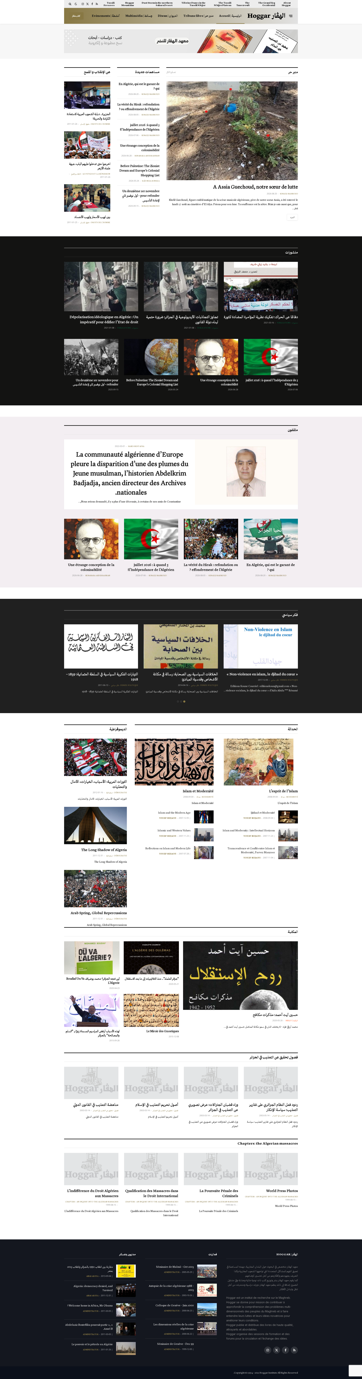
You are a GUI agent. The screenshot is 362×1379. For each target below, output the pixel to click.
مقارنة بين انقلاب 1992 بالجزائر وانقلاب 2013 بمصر (90, 1268)
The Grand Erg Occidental (266, 4)
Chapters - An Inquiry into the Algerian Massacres (271, 1197)
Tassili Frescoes (109, 4)
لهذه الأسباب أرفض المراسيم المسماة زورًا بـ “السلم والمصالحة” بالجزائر (93, 1033)
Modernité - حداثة (289, 797)
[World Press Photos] (271, 1169)
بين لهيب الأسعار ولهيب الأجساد (92, 217)
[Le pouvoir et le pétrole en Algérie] (126, 1348)
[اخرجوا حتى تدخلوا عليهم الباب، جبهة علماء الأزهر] (87, 145)
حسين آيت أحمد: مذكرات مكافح (275, 1014)
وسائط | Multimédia (138, 16)
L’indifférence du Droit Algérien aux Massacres (92, 1193)
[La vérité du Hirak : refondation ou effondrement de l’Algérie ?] (211, 539)
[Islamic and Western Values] (204, 834)
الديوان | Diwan (168, 16)
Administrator (171, 1272)
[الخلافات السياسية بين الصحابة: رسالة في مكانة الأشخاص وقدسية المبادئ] (181, 646)
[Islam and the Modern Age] (204, 816)
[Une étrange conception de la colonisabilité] (211, 357)
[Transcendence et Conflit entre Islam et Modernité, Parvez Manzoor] (288, 852)
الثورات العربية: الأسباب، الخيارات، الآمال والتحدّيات (99, 784)
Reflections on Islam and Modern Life (168, 848)
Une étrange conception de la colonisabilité (140, 148)
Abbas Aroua (92, 1276)
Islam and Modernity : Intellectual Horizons (249, 830)
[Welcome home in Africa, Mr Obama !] (126, 1309)
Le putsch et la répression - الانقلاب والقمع (90, 174)
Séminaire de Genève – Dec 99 (175, 1344)
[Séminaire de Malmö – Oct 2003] (207, 1271)
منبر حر (293, 72)
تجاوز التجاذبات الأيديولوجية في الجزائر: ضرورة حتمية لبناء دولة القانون (182, 319)
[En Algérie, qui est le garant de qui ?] (271, 539)
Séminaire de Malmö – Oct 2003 (175, 1266)
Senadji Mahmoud (289, 194)
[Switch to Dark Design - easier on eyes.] (76, 4)
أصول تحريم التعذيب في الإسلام (157, 1104)
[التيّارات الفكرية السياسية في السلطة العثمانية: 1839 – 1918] (101, 646)
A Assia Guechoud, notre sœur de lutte (255, 187)
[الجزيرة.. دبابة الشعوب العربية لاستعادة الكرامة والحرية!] (87, 95)
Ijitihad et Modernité (263, 812)
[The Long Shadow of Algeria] (95, 825)
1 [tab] (184, 701)
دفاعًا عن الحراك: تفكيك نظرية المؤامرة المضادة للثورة (261, 317)
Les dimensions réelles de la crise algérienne (173, 1326)
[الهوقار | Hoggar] (266, 16)
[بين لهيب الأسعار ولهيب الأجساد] (87, 198)
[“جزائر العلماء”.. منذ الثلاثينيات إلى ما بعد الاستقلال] (151, 957)
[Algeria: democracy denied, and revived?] (126, 1290)
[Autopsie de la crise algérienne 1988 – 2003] (207, 1290)
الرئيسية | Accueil (230, 16)
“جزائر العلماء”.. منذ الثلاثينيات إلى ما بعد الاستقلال (152, 978)
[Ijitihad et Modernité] (288, 816)
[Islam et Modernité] (174, 762)
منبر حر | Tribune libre (198, 16)
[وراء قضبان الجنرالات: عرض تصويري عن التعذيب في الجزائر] (211, 1083)
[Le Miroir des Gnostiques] (151, 1010)
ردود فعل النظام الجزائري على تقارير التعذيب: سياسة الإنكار (273, 1107)
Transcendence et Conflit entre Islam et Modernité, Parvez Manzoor (251, 850)
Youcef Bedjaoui (252, 818)
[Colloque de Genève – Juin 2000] (207, 1309)
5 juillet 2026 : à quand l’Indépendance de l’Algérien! (140, 127)
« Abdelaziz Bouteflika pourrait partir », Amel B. (89, 1326)
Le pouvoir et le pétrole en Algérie (92, 1344)
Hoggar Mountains (127, 4)
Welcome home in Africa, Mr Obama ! (90, 1305)
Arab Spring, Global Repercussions (99, 913)
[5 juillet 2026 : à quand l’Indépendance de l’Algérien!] (271, 357)
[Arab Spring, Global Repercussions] (95, 888)
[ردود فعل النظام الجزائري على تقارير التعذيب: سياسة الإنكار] (271, 1083)
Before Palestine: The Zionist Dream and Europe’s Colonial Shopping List (139, 170)
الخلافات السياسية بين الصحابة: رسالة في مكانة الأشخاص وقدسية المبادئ (185, 676)
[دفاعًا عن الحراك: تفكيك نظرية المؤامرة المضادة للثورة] (261, 286)
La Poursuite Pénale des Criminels (218, 1193)
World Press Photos (282, 1190)
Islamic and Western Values (174, 830)
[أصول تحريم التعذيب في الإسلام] (151, 1083)
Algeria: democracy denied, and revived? (93, 1288)
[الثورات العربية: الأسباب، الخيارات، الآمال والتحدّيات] (95, 757)
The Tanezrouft (243, 4)
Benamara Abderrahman (147, 156)
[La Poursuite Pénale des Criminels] (211, 1169)
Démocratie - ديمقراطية (116, 793)
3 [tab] (177, 701)
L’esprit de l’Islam (283, 791)
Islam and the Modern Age (174, 812)
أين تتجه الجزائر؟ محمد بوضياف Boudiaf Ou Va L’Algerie (93, 981)
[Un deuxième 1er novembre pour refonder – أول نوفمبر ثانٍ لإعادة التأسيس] (91, 357)
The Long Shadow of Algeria (104, 849)
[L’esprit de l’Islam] (258, 762)
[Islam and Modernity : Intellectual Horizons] (288, 834)
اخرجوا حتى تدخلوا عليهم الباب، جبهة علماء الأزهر (89, 166)
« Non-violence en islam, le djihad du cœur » (262, 674)
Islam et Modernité (198, 791)
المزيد (292, 217)
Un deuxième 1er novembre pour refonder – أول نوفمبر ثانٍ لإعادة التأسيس (141, 195)
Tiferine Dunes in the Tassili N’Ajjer (193, 4)
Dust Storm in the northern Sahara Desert (157, 4)
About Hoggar (286, 4)
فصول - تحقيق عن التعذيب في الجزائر (285, 1116)
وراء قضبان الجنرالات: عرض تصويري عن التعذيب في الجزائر (213, 1107)
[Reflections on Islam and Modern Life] (204, 852)
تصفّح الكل (171, 72)
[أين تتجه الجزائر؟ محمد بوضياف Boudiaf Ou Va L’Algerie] (92, 957)
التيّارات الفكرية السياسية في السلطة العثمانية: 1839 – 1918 (102, 676)
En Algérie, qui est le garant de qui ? (139, 86)
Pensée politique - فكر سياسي (284, 680)
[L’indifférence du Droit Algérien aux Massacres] (91, 1169)
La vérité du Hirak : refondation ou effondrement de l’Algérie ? (138, 106)
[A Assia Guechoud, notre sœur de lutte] (232, 130)
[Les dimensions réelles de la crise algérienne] (207, 1328)
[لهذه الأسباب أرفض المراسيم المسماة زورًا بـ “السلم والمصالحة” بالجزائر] (92, 1010)
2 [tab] (181, 701)
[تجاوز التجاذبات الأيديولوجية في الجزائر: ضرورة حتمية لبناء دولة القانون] (181, 286)
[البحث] (70, 4)
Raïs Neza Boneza (151, 181)
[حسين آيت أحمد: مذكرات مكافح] (240, 975)
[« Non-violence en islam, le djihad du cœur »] (261, 646)
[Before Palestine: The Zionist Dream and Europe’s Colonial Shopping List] (151, 357)
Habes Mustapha (136, 446)
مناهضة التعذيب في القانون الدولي (95, 1104)
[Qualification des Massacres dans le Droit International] (151, 1169)
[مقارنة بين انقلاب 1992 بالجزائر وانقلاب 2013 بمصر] (126, 1271)
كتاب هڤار (76, 16)
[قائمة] (290, 16)
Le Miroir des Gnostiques (162, 1031)
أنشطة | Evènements (106, 16)
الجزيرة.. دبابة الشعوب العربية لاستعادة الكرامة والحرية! (88, 116)
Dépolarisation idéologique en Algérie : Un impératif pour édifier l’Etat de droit (104, 319)
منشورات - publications (287, 323)
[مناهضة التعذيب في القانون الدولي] (91, 1083)
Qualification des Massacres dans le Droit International (151, 1193)
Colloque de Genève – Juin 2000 (175, 1305)
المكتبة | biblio (292, 1021)
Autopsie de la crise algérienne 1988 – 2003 (171, 1288)
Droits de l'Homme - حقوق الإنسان (95, 124)
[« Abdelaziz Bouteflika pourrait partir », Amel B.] (126, 1329)
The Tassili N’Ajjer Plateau (222, 4)
